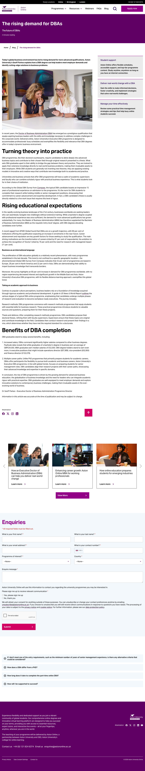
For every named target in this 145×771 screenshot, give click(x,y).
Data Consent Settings (21, 759)
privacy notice (30, 607)
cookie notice (46, 607)
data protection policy (95, 607)
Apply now (132, 8)
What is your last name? (84, 534)
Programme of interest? (12, 556)
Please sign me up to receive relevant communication (25, 591)
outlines (85, 293)
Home (6, 48)
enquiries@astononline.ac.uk (57, 746)
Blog (106, 8)
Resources (74, 8)
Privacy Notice (6, 759)
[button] (79, 550)
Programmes (57, 8)
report (12, 231)
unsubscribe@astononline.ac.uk (15, 604)
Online (60, 2)
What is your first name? (12, 534)
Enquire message (10, 569)
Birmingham (71, 2)
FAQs (99, 8)
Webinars (89, 8)
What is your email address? (14, 545)
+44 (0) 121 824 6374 (135, 2)
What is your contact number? (87, 545)
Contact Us (33, 759)
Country (78, 556)
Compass (41, 188)
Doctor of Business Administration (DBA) (35, 133)
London (82, 2)
